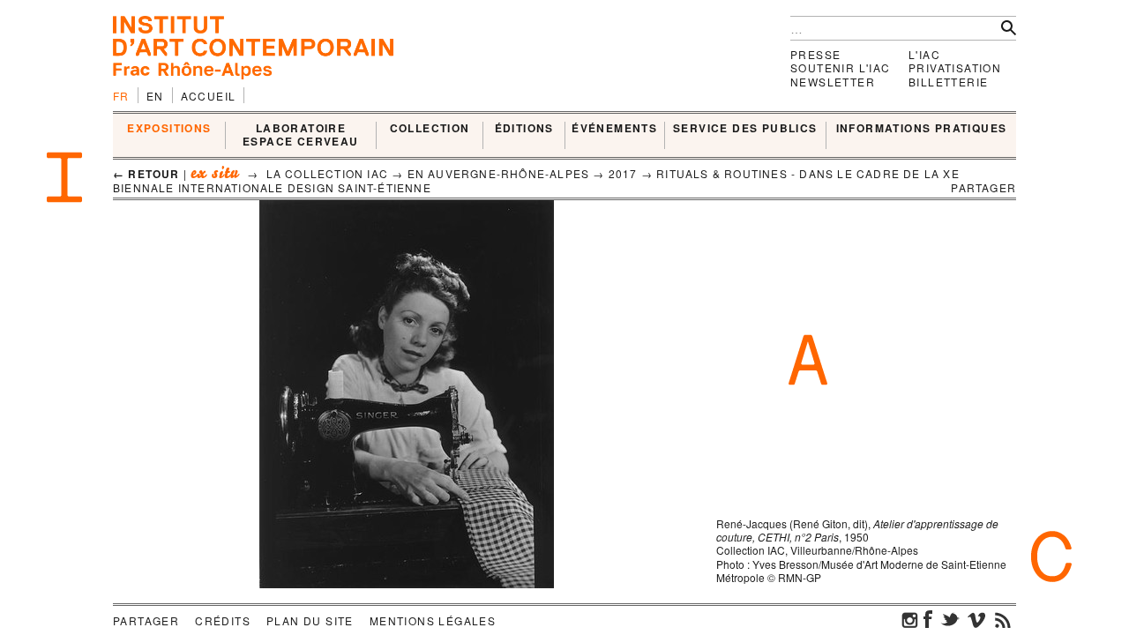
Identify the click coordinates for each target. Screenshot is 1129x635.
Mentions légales (433, 620)
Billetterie (948, 81)
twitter (950, 619)
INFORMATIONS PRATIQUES (921, 129)
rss (1003, 619)
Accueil (208, 95)
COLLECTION (430, 129)
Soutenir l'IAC (840, 67)
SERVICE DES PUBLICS (745, 129)
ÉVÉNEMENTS (614, 129)
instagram (910, 619)
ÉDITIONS (524, 129)
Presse (815, 54)
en (155, 95)
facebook (928, 619)
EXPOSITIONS (169, 129)
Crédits (222, 620)
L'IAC (924, 54)
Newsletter (832, 81)
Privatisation (954, 67)
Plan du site (310, 620)
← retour (146, 174)
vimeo (976, 619)
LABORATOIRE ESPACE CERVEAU (301, 135)
